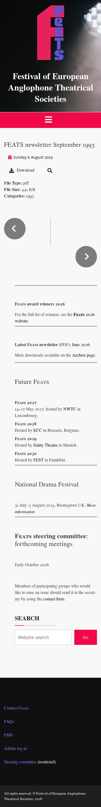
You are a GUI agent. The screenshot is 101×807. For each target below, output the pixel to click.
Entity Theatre (45, 445)
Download (25, 170)
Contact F (16, 708)
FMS (8, 735)
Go (85, 637)
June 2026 (81, 344)
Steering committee (20, 761)
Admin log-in (15, 748)
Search (27, 618)
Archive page (83, 355)
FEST (38, 459)
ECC (37, 430)
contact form (53, 598)
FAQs (9, 721)
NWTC (69, 409)
